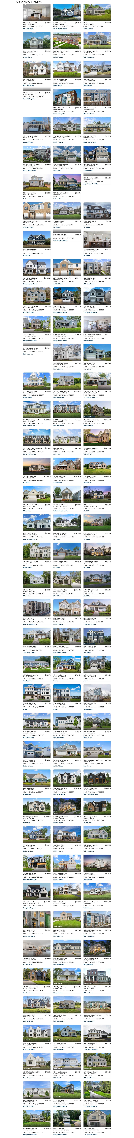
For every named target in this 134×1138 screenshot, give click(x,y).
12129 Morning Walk (89, 278)
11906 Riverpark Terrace (90, 1072)
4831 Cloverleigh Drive (89, 647)
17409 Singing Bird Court (30, 987)
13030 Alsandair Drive (59, 335)
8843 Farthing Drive (89, 363)
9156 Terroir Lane (29, 590)
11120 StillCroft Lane (59, 477)
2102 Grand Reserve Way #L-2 (31, 221)
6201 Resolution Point (29, 647)
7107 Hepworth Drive (29, 193)
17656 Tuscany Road (29, 845)
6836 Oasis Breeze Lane (60, 732)
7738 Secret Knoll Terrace (30, 348)
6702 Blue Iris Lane (28, 789)
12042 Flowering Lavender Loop (92, 930)
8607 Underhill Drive (89, 136)
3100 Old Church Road (60, 533)
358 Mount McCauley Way (30, 562)
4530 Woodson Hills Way (30, 278)
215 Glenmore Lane (88, 23)
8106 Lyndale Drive (61, 647)
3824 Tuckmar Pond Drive (30, 307)
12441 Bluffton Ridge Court (31, 420)
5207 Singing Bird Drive (60, 789)
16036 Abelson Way (29, 704)
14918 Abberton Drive (29, 874)
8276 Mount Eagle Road (90, 477)
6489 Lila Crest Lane (89, 732)
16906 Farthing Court (29, 959)
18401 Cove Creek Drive (60, 23)
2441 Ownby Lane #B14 (30, 23)
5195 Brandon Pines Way (91, 1101)
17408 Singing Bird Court (30, 817)
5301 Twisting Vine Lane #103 (61, 136)
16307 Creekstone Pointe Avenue (92, 760)
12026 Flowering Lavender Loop (92, 1015)
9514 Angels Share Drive (60, 1101)
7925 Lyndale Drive (89, 307)
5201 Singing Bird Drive (90, 789)
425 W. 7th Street (28, 618)
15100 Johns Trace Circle (90, 448)
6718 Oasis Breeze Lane (30, 1101)
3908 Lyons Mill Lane (59, 930)
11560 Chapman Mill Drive (91, 987)
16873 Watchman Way (29, 477)
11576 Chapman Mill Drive (91, 420)
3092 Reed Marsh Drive (30, 392)
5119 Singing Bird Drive (90, 817)
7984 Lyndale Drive (91, 1129)
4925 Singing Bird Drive (60, 987)
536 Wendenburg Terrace (30, 51)
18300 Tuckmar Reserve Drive (31, 1072)
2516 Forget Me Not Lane (90, 165)
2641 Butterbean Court (89, 1044)
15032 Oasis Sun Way (29, 732)
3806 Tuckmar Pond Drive (90, 845)
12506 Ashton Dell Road (30, 1129)
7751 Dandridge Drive (59, 1044)
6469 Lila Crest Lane (29, 760)
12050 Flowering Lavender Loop (62, 420)
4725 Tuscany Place (58, 845)
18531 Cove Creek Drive (60, 80)
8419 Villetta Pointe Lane (60, 505)
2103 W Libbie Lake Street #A (61, 108)
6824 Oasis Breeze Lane (60, 959)
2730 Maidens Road (29, 1015)
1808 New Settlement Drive (91, 178)
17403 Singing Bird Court (60, 817)
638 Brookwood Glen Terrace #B (32, 165)
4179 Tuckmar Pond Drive (90, 51)
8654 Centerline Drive (89, 675)
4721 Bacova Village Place (60, 165)
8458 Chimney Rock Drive (30, 505)
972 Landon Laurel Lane (60, 874)
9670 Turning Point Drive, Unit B (32, 448)
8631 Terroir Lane (89, 80)
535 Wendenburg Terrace (90, 562)
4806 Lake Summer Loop (30, 1044)
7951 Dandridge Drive (59, 1015)
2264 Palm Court (58, 448)
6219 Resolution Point (89, 618)
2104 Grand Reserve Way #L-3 (61, 278)
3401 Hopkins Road (59, 618)
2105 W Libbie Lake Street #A (31, 93)
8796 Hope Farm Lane (60, 235)
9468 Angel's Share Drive (60, 590)
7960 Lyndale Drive (59, 307)
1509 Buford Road (31, 902)
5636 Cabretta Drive (29, 80)
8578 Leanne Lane (90, 505)
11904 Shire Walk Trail (89, 108)
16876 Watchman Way (89, 221)
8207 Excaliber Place (59, 902)
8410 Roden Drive (90, 533)
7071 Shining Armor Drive (60, 193)
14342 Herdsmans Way (29, 250)
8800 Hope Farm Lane (30, 533)
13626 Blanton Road (59, 221)
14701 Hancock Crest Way (30, 675)
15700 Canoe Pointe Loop (60, 760)
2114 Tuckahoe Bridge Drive (61, 392)
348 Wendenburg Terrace (60, 562)
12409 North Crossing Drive (91, 392)
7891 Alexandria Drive (89, 704)
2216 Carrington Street (29, 930)
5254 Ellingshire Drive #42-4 (61, 51)
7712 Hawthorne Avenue (30, 136)
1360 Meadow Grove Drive (91, 902)
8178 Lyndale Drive (61, 1129)
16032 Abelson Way (59, 704)
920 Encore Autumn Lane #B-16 (92, 335)
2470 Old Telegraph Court (90, 590)
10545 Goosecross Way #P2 (91, 250)
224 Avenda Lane (89, 874)
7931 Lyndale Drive (29, 335)
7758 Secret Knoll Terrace (60, 363)
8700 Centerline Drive (59, 675)
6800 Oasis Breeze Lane (60, 1072)
